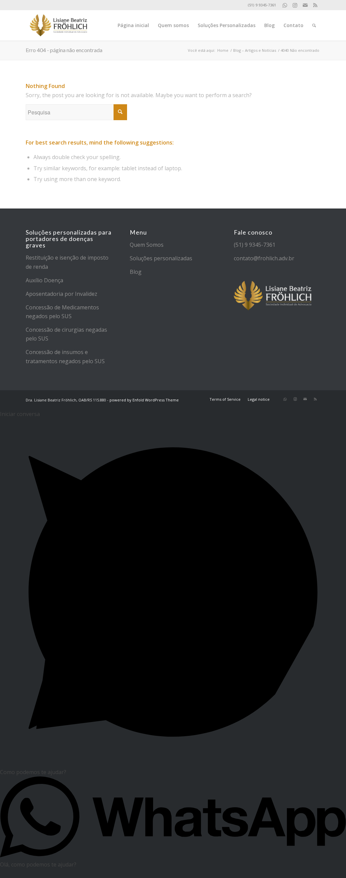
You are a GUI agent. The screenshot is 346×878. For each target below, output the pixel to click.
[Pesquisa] (314, 25)
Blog (136, 272)
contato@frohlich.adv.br (264, 258)
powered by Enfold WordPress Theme (144, 399)
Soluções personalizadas (161, 258)
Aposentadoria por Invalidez (61, 294)
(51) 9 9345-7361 (254, 244)
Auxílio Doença (44, 280)
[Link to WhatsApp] (285, 5)
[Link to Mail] (305, 5)
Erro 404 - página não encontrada (64, 50)
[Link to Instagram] (295, 5)
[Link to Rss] (315, 5)
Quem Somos (147, 244)
